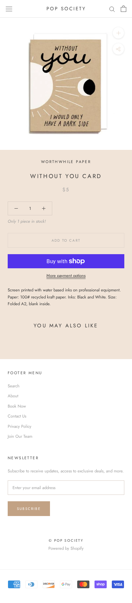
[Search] (112, 9)
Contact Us (17, 416)
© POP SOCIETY (66, 540)
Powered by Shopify (66, 548)
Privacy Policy (19, 426)
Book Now (17, 406)
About (13, 396)
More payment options (66, 275)
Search (14, 386)
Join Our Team (20, 436)
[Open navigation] (9, 8)
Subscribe (29, 508)
